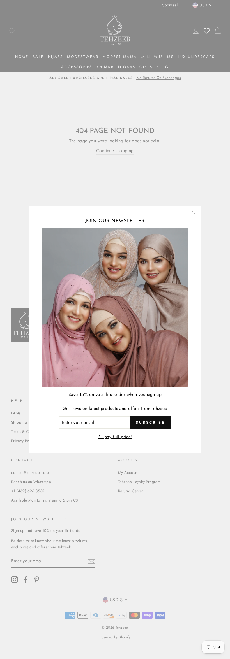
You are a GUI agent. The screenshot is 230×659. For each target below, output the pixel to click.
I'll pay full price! (115, 436)
